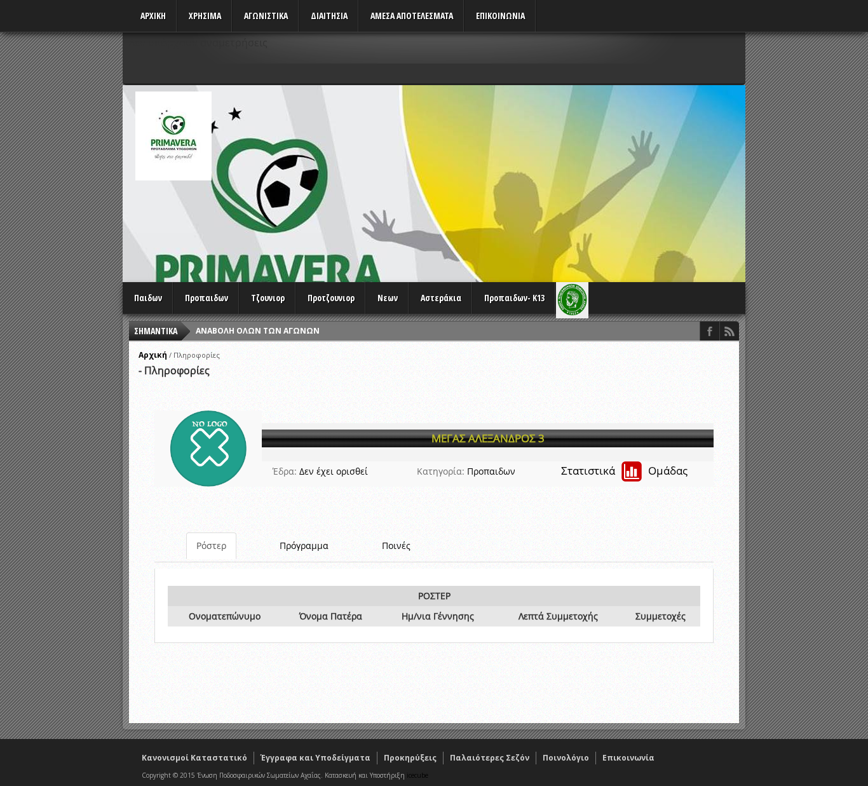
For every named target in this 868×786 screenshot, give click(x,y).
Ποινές (396, 545)
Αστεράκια (441, 298)
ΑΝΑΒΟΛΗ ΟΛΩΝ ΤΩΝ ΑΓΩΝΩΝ (258, 330)
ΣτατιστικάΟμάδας (624, 470)
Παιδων (148, 298)
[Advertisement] (514, 180)
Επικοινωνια (500, 16)
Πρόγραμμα (304, 545)
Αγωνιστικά (266, 16)
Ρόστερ (211, 545)
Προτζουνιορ (331, 298)
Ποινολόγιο (566, 757)
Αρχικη (153, 16)
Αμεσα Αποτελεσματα (411, 16)
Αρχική (153, 354)
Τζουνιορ (268, 298)
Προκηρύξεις (410, 757)
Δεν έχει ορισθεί (333, 471)
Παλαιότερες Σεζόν (489, 757)
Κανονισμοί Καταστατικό (194, 757)
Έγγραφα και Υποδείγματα (315, 757)
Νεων (387, 298)
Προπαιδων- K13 (514, 298)
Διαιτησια (329, 16)
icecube (417, 775)
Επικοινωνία (628, 757)
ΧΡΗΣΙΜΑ (205, 16)
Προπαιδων (206, 298)
